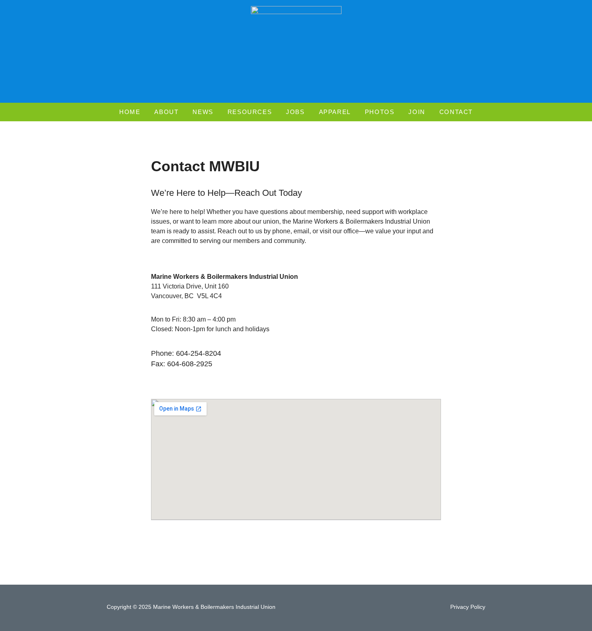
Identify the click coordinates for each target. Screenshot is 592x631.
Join (416, 111)
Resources (250, 111)
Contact (456, 111)
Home (129, 111)
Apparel (335, 111)
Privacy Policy (467, 607)
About (166, 111)
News (203, 111)
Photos (380, 111)
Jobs (295, 111)
